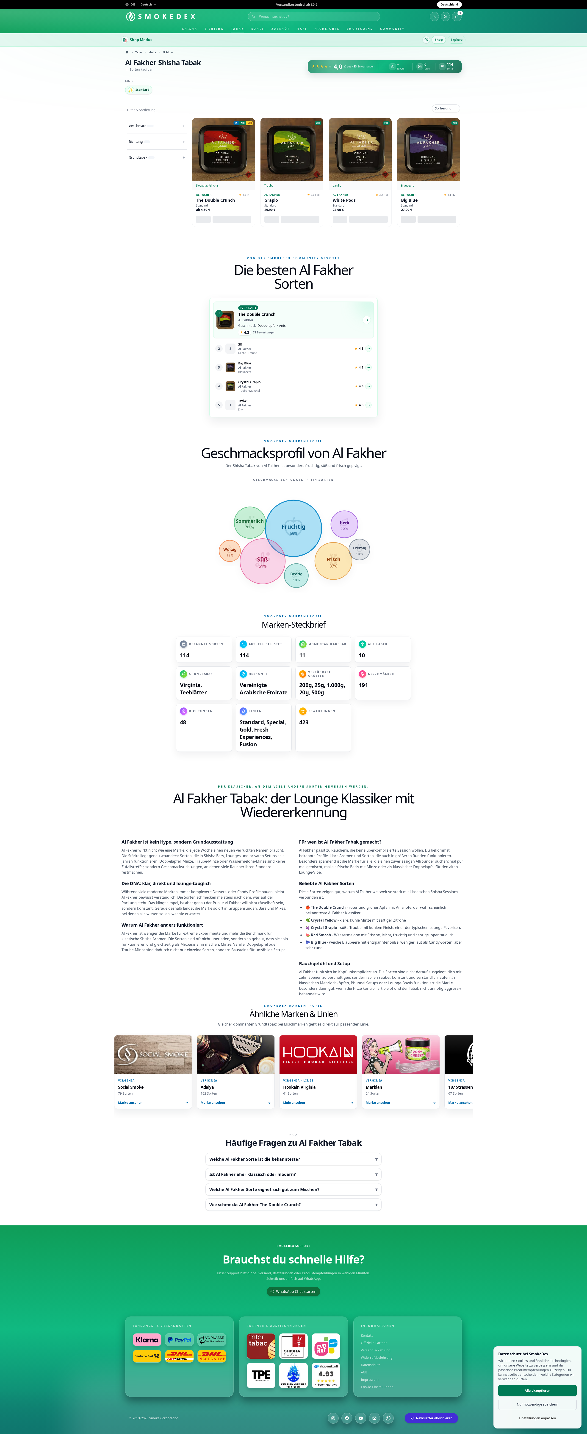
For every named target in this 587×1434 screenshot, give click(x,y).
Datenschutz (370, 1365)
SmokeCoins (360, 29)
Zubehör (280, 29)
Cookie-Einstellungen (377, 1387)
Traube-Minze (207, 861)
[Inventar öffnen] (445, 16)
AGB (364, 1372)
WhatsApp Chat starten (296, 1291)
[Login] (434, 16)
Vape (302, 29)
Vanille (239, 944)
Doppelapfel (170, 861)
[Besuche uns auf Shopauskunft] (326, 1375)
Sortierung (443, 108)
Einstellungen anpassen (537, 1418)
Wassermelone (242, 861)
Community (392, 29)
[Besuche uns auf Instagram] (333, 1418)
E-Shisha (214, 29)
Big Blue (409, 200)
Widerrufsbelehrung (377, 1357)
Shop (439, 39)
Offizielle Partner (374, 1343)
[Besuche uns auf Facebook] (346, 1418)
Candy (242, 891)
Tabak (237, 29)
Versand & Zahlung (375, 1350)
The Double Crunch (215, 200)
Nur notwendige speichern (537, 1404)
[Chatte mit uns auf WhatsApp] (388, 1418)
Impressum (370, 1379)
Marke (152, 52)
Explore (456, 39)
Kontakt (367, 1335)
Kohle (257, 29)
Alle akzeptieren (537, 1390)
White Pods (344, 200)
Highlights (327, 29)
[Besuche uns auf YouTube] (360, 1418)
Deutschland (449, 4)
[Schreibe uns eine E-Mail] (374, 1418)
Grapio (271, 200)
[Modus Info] (426, 39)
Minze (188, 861)
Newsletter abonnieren (434, 1418)
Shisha (189, 29)
